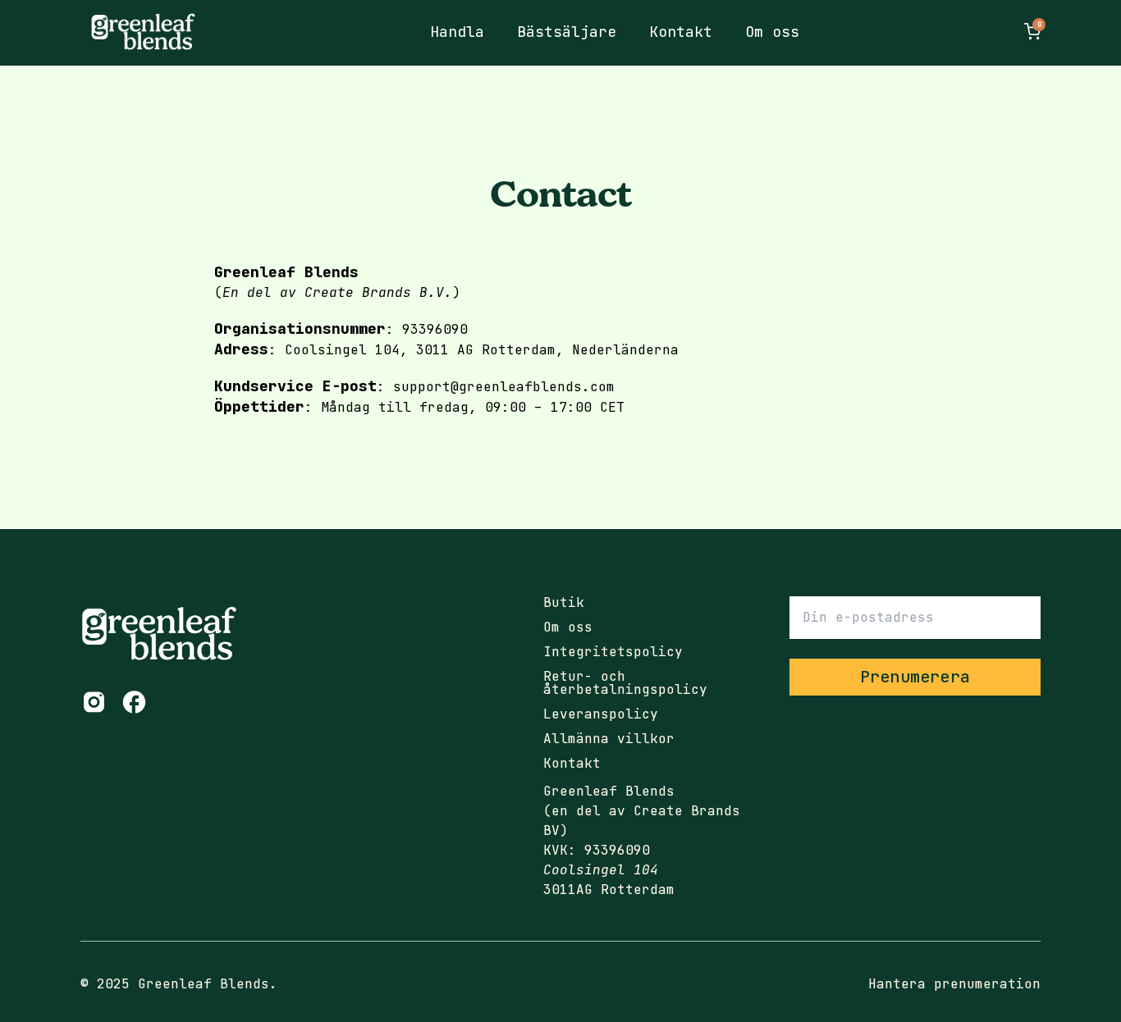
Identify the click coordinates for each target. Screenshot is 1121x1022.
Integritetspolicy (613, 652)
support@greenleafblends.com (504, 386)
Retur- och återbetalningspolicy (625, 683)
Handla (457, 31)
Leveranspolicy (600, 714)
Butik (563, 602)
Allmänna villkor (609, 739)
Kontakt (680, 31)
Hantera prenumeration (954, 983)
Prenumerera (915, 676)
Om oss (772, 31)
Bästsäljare (566, 31)
